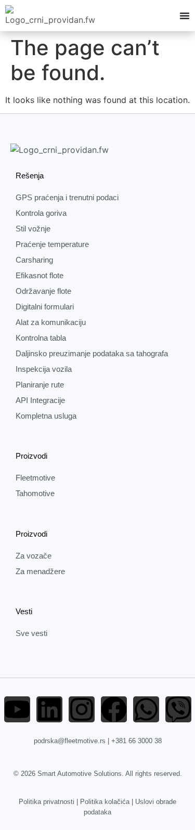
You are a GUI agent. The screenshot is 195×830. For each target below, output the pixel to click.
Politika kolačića (104, 802)
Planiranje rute (40, 384)
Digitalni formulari (45, 306)
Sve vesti (31, 633)
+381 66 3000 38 (136, 741)
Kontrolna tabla (41, 337)
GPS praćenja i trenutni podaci (67, 197)
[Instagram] (82, 709)
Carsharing (34, 259)
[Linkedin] (49, 709)
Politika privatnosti (46, 802)
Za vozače (33, 555)
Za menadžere (40, 571)
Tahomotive (35, 493)
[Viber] (178, 709)
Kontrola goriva (41, 213)
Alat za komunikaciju (51, 322)
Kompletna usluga (46, 415)
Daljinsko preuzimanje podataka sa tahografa (92, 353)
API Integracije (40, 400)
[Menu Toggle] (184, 15)
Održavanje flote (43, 291)
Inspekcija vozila (44, 369)
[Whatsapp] (146, 709)
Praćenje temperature (52, 244)
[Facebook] (114, 709)
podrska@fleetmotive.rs (70, 741)
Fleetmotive (35, 477)
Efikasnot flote (39, 275)
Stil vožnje (33, 228)
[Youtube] (17, 709)
